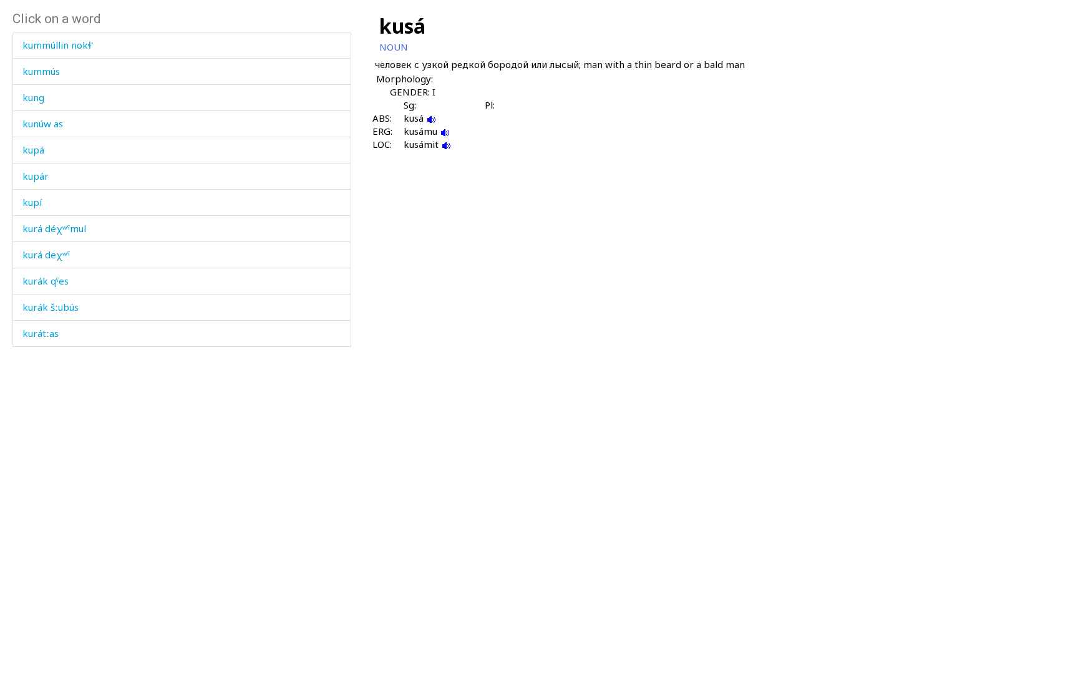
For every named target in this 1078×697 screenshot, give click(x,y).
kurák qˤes (45, 281)
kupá (33, 150)
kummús (41, 71)
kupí (32, 202)
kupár (35, 176)
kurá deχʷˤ (46, 254)
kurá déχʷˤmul (54, 228)
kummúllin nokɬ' (57, 45)
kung (33, 97)
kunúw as (42, 123)
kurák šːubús (50, 307)
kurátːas (40, 333)
